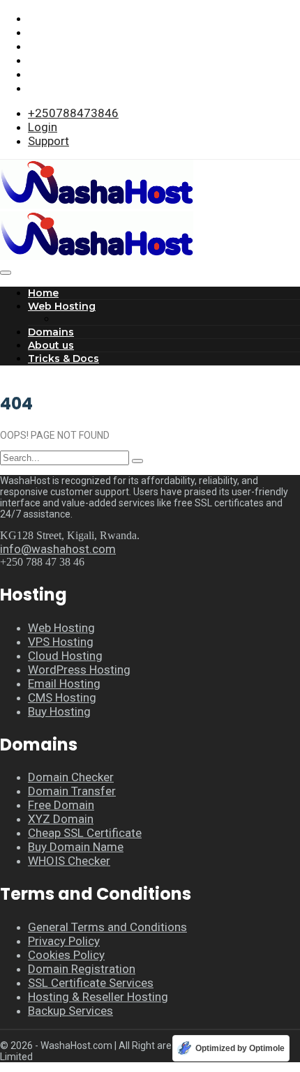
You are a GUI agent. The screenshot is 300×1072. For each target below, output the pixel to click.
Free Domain (61, 805)
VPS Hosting (60, 642)
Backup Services (70, 1011)
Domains (51, 332)
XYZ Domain (60, 819)
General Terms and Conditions (107, 927)
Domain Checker (71, 777)
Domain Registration (81, 969)
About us (51, 345)
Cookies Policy (66, 955)
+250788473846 (73, 113)
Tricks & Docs (63, 358)
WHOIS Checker (69, 861)
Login (42, 127)
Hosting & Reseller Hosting (98, 997)
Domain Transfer (72, 791)
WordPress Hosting (79, 670)
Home (43, 293)
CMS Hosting (62, 697)
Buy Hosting (59, 711)
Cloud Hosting (65, 656)
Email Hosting (64, 683)
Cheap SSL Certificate (85, 833)
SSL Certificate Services (90, 983)
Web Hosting (62, 306)
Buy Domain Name (75, 847)
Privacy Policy (64, 941)
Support (48, 141)
